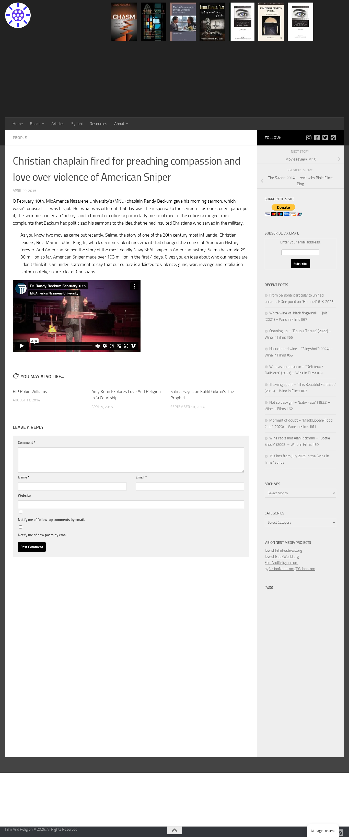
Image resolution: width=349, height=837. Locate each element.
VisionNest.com (281, 569)
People (20, 137)
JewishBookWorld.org (282, 556)
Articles (57, 123)
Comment (26, 442)
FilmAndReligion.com (281, 562)
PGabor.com (305, 569)
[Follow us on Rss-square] (333, 137)
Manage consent (323, 831)
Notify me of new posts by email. (43, 535)
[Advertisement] (174, 79)
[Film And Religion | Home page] (18, 15)
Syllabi (77, 123)
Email (141, 477)
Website (24, 495)
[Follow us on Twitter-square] (325, 137)
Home (18, 123)
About (119, 123)
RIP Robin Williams (30, 391)
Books (35, 123)
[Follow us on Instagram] (309, 137)
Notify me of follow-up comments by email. (51, 520)
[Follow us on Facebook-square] (317, 137)
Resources (98, 123)
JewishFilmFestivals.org (283, 550)
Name (23, 477)
